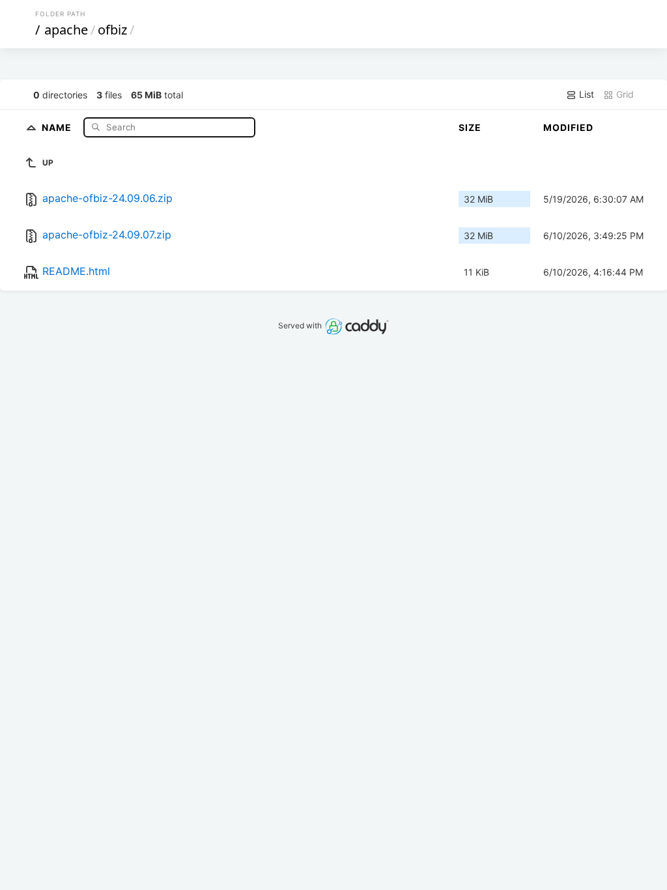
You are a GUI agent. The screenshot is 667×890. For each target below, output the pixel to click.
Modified (568, 127)
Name (58, 126)
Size (470, 127)
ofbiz (112, 29)
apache (66, 29)
